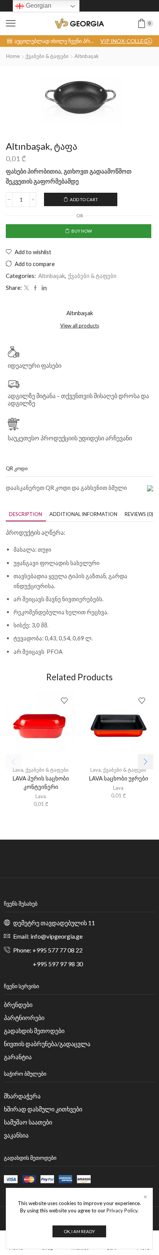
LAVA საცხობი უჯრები (118, 778)
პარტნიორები (24, 1017)
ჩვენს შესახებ (20, 903)
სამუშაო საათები (28, 1122)
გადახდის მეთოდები (34, 1030)
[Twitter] (86, 6)
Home (13, 56)
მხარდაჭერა (22, 1096)
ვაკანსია (16, 1135)
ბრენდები (18, 1004)
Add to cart (84, 199)
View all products (79, 325)
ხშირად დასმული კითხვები (43, 1109)
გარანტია (18, 1056)
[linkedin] (43, 288)
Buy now (81, 230)
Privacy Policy (122, 1210)
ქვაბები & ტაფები (47, 56)
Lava (18, 770)
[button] (145, 761)
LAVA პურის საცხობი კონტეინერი (40, 782)
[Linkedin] (99, 6)
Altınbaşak (86, 56)
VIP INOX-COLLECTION (126, 41)
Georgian (37, 5)
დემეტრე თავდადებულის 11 (54, 922)
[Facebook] (35, 288)
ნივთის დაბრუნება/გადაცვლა (47, 1043)
